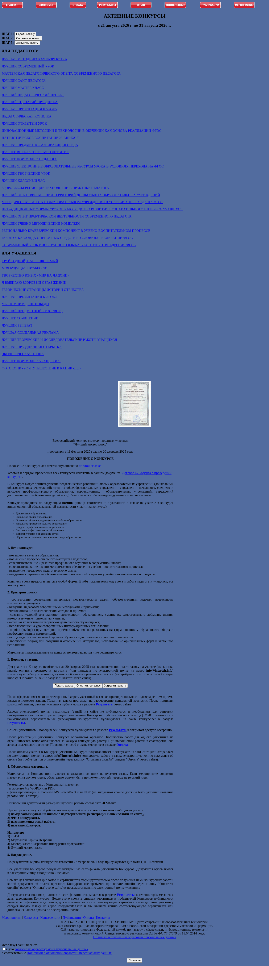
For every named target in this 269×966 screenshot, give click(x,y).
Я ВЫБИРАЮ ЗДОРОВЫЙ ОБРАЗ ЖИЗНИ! (34, 282)
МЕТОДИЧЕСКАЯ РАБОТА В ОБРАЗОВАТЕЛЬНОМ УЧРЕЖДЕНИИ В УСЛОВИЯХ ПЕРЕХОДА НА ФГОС (82, 202)
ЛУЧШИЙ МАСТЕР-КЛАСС (23, 88)
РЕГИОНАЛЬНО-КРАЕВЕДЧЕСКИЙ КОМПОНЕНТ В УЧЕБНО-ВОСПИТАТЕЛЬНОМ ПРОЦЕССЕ (76, 230)
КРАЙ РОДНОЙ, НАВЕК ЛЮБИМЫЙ (30, 261)
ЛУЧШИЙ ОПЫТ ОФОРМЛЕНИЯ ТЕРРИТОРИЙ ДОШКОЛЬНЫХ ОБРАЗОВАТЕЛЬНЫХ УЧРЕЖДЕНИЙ (81, 195)
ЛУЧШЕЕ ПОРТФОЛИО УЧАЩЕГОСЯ (31, 361)
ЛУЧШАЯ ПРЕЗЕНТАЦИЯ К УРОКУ (29, 109)
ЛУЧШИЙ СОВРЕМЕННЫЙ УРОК (28, 66)
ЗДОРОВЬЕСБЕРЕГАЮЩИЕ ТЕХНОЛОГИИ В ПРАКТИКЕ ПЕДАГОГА (55, 188)
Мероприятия (11, 917)
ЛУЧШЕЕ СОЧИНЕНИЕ (20, 318)
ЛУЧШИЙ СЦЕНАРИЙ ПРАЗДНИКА (30, 102)
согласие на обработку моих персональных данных (51, 949)
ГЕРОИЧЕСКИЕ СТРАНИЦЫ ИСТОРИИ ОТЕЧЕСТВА (43, 289)
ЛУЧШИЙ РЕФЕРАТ (17, 325)
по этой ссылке (90, 466)
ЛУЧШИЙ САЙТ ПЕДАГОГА (24, 80)
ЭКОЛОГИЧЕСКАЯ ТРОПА (23, 354)
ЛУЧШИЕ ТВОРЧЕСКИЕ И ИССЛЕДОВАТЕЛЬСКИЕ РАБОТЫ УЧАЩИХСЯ (59, 339)
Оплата (88, 917)
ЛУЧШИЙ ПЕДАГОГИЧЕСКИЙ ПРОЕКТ (33, 95)
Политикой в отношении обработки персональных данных (69, 953)
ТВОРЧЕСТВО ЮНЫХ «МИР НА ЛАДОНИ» (35, 275)
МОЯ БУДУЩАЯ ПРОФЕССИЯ (25, 268)
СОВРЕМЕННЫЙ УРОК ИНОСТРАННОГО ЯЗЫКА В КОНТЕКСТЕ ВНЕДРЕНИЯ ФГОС (69, 245)
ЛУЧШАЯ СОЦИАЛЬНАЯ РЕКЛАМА (30, 332)
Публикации (72, 917)
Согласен (135, 960)
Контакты (103, 917)
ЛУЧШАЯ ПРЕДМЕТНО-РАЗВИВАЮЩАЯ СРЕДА (40, 145)
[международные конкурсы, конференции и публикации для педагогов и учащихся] (77, 7)
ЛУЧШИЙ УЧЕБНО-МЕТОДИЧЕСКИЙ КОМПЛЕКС (41, 223)
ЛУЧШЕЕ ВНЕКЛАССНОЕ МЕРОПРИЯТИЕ (35, 152)
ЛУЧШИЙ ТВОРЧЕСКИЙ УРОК (26, 173)
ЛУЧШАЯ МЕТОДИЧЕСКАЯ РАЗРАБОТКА (34, 59)
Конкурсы (31, 917)
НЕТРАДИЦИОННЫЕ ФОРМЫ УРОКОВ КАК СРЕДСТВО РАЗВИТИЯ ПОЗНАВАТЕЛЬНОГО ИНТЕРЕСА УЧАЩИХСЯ (92, 209)
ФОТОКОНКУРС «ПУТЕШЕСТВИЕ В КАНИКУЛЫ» (41, 368)
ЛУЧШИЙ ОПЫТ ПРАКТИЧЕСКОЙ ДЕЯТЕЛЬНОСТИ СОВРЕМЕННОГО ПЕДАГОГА (67, 216)
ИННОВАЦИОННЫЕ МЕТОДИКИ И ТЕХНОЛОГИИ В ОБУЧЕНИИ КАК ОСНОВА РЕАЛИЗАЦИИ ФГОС (81, 130)
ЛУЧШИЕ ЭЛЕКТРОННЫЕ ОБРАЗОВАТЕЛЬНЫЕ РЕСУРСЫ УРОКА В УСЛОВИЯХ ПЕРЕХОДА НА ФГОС (83, 166)
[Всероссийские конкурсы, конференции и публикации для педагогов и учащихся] (12, 7)
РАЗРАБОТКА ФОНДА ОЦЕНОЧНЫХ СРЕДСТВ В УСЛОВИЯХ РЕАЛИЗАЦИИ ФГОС (67, 238)
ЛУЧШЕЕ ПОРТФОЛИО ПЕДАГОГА (29, 159)
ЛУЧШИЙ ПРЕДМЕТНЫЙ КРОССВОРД (32, 311)
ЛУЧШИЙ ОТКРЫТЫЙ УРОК (24, 123)
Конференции (50, 917)
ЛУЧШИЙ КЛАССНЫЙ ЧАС (23, 180)
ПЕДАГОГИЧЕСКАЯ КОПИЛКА (26, 116)
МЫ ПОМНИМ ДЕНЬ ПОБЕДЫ (25, 304)
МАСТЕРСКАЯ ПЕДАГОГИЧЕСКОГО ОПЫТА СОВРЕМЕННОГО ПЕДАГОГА (61, 73)
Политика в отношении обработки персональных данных (134, 937)
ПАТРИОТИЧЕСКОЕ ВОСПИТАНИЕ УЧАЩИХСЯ (40, 138)
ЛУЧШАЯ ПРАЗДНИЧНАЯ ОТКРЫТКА (32, 347)
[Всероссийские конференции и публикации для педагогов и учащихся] (175, 7)
